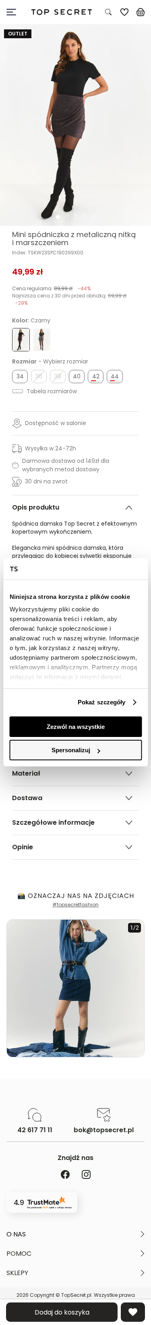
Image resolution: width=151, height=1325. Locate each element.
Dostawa (27, 798)
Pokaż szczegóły (102, 702)
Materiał (26, 773)
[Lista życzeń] (124, 12)
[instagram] (86, 1175)
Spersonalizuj (71, 750)
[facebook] (65, 1175)
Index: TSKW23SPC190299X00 (47, 253)
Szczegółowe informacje (53, 822)
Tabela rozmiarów (51, 391)
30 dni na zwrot (46, 481)
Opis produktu (35, 507)
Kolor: (31, 320)
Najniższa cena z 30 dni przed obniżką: (69, 299)
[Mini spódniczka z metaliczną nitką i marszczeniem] (75, 125)
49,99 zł (27, 272)
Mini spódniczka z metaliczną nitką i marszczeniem (74, 239)
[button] (75, 1234)
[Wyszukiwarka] (108, 12)
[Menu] (14, 12)
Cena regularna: (51, 288)
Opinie (22, 847)
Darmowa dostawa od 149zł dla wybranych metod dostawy (65, 465)
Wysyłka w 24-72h (50, 448)
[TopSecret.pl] (61, 12)
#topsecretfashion (75, 904)
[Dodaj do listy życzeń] (133, 1312)
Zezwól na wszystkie (76, 726)
